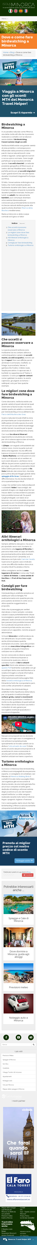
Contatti (22, 1207)
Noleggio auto (7, 1081)
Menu (4, 19)
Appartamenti (7, 1076)
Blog (12, 52)
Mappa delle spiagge (9, 1207)
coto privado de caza (17, 746)
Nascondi (22, 223)
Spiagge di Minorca (9, 1060)
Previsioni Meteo (8, 1055)
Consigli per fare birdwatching (20, 243)
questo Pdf (6, 668)
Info (21, 1210)
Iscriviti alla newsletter (27, 1218)
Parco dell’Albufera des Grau (14, 414)
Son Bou (5, 1064)
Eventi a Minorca (7, 1218)
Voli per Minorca (8, 1085)
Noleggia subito (23, 861)
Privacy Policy (24, 1216)
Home (5, 52)
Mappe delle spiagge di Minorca (13, 1089)
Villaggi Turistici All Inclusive (12, 1072)
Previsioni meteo (7, 1216)
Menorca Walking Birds (20, 776)
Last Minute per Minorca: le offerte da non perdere (9, 1212)
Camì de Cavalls (28, 559)
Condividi (28, 875)
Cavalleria (6, 1068)
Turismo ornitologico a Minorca (20, 245)
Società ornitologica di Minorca (19, 681)
